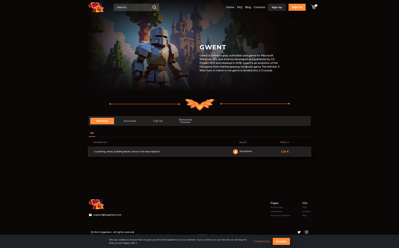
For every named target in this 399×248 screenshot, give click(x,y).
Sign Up (277, 7)
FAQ (239, 7)
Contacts (259, 7)
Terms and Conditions (280, 215)
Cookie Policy (262, 241)
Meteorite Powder (185, 121)
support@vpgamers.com (107, 214)
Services (102, 120)
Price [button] (283, 142)
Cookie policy (276, 211)
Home (230, 7)
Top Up (158, 120)
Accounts (130, 120)
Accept (281, 241)
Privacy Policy (276, 207)
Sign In (297, 7)
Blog (248, 7)
